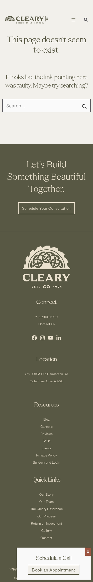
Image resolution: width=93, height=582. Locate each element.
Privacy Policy (46, 455)
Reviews (47, 434)
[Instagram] (42, 337)
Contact (46, 538)
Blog (46, 419)
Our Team (46, 502)
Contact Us (46, 324)
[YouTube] (50, 337)
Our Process (46, 516)
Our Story (46, 494)
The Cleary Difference (46, 509)
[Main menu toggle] (73, 19)
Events (46, 448)
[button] (86, 20)
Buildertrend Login (46, 462)
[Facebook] (34, 337)
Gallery (46, 530)
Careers (47, 426)
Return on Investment (46, 523)
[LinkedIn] (58, 337)
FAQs (47, 441)
